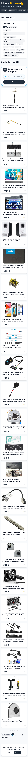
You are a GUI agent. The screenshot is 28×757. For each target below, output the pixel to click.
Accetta (17, 753)
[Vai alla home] (12, 3)
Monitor (20, 44)
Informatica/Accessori (9, 37)
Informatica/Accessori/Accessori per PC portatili (13, 40)
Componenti (7, 30)
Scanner (6, 50)
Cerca (14, 82)
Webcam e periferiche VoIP (11, 55)
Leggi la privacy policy (15, 749)
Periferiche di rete (8, 47)
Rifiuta (10, 753)
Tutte (5, 27)
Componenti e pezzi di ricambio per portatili (13, 33)
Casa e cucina (12, 10)
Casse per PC (12, 27)
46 (22, 734)
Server (12, 50)
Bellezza (4, 10)
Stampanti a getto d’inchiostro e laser (14, 52)
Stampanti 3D (20, 50)
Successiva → (5, 737)
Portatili (18, 47)
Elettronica (22, 10)
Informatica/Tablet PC (9, 44)
